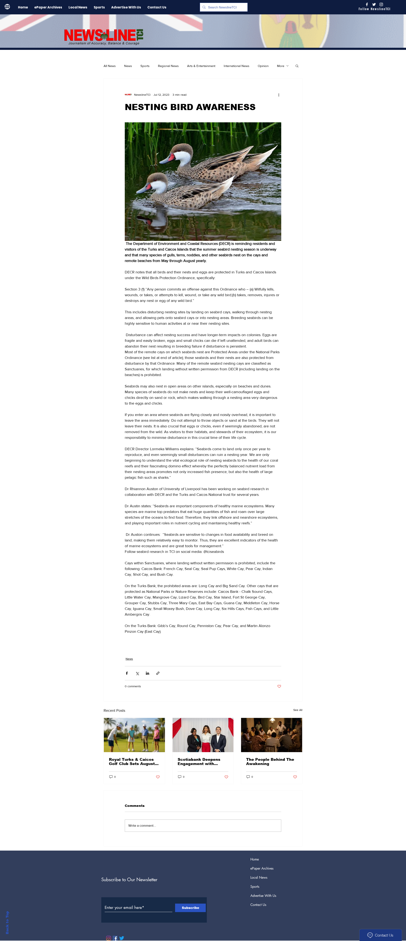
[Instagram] (381, 4)
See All (297, 710)
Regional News (168, 66)
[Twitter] (121, 938)
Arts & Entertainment (201, 66)
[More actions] (278, 94)
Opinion (263, 66)
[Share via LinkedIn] (147, 673)
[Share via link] (158, 673)
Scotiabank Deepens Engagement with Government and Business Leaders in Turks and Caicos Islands (199, 761)
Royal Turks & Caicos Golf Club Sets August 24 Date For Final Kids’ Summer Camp (132, 761)
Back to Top (7, 922)
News (128, 66)
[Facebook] (115, 938)
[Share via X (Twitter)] (137, 673)
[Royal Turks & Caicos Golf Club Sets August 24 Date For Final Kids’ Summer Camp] (134, 735)
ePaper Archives (261, 868)
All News (110, 66)
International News (236, 66)
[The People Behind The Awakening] (271, 735)
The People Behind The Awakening (270, 761)
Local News (258, 877)
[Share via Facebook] (127, 673)
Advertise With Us (263, 895)
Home (254, 859)
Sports (145, 66)
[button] (297, 65)
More (280, 66)
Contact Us (258, 905)
